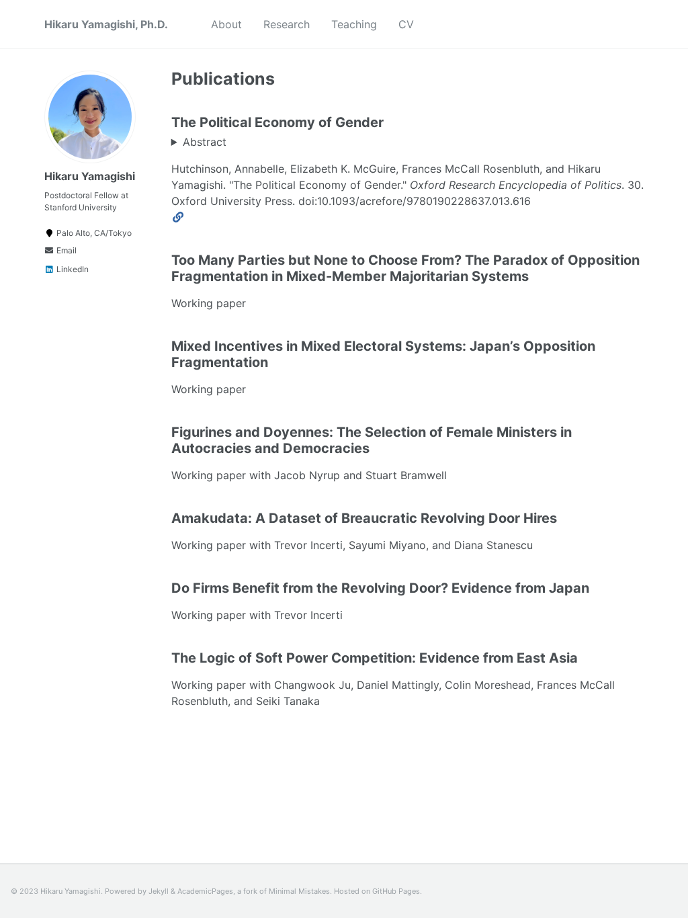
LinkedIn (71, 269)
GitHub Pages (396, 891)
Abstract (204, 142)
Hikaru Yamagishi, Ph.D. (106, 24)
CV (406, 24)
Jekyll (158, 891)
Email (65, 250)
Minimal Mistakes (299, 891)
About (226, 24)
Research (286, 24)
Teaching (354, 24)
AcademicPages (205, 891)
